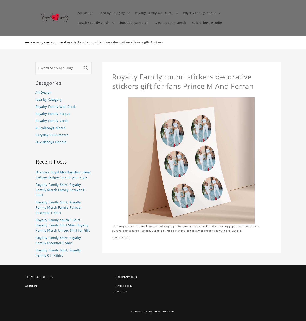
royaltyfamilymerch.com (158, 311)
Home (29, 42)
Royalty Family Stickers (49, 42)
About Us (31, 286)
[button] (114, 13)
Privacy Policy (123, 286)
